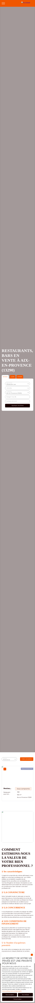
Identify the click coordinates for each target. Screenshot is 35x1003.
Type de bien (9, 382)
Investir (20, 376)
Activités (9, 388)
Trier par (5, 758)
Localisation (9, 391)
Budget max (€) (11, 397)
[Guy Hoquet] (27, 3)
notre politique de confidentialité (11, 991)
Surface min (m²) (11, 401)
